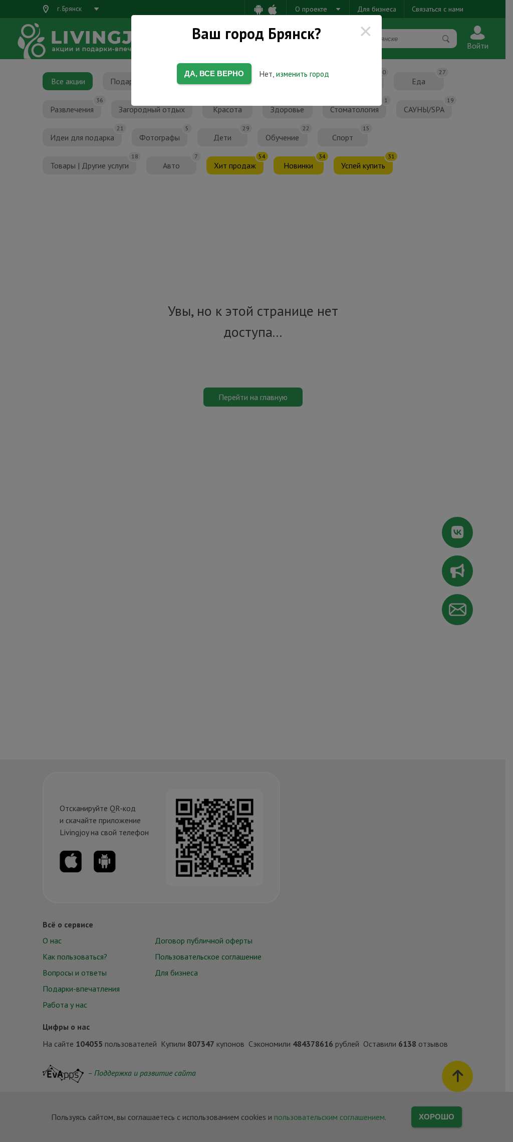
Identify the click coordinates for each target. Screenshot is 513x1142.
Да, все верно (214, 73)
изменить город (302, 74)
